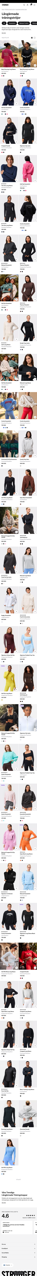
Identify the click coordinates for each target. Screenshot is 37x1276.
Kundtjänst (5, 1248)
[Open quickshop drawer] (16, 65)
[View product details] (9, 71)
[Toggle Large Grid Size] (34, 38)
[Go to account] (27, 5)
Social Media (5, 1253)
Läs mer (4, 33)
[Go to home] (5, 5)
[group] (9, 53)
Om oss (4, 1244)
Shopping (4, 1257)
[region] (18, 1228)
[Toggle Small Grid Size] (31, 38)
